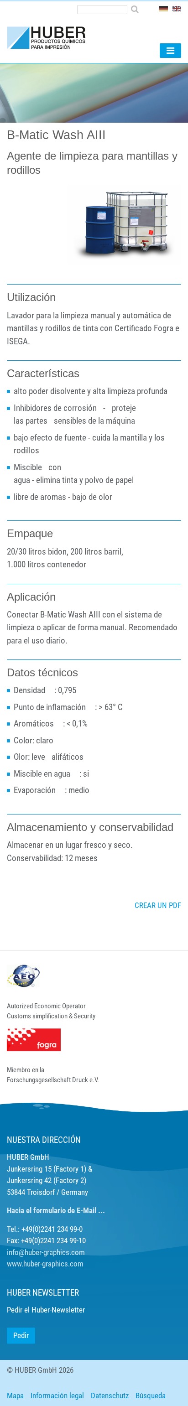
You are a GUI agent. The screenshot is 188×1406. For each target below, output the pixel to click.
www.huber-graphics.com (45, 1263)
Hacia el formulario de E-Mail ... (56, 1210)
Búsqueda (151, 1395)
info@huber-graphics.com (46, 1252)
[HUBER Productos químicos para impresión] (50, 37)
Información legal (57, 1395)
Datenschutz (110, 1395)
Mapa (15, 1395)
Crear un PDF (158, 905)
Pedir (21, 1335)
